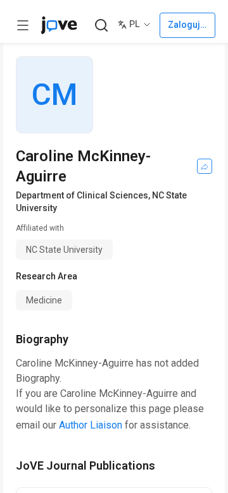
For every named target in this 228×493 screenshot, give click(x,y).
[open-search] (101, 25)
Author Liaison (90, 425)
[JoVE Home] (59, 25)
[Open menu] (23, 25)
